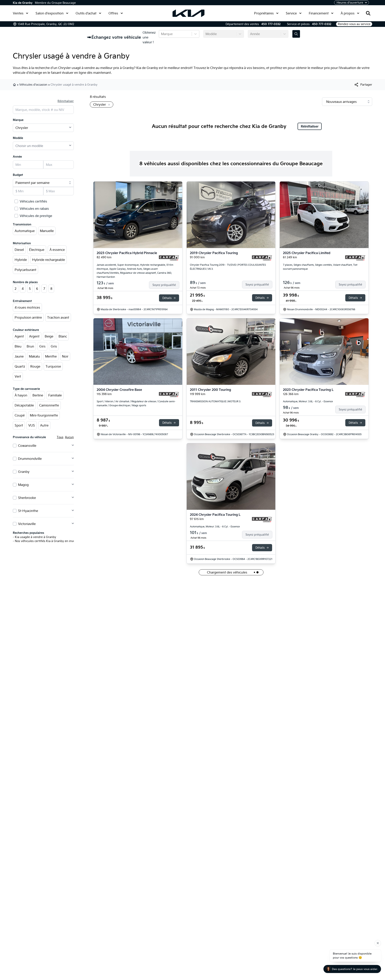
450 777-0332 (271, 24)
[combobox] (161, 33)
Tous (60, 437)
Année (17, 156)
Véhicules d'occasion (33, 85)
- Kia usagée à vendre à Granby (34, 537)
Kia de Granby (22, 3)
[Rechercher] (368, 13)
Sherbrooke (27, 498)
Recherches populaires (28, 533)
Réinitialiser (66, 101)
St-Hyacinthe (28, 511)
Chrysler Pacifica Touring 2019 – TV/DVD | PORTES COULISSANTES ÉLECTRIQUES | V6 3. (228, 267)
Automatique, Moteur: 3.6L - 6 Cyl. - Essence (308, 401)
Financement (319, 13)
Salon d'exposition (49, 13)
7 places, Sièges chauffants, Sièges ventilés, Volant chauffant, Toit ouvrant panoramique (320, 267)
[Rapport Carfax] (169, 257)
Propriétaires (264, 13)
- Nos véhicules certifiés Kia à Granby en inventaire (48, 541)
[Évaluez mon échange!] (296, 34)
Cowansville (27, 445)
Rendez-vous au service (354, 24)
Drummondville (30, 458)
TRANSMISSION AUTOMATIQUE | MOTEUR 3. (215, 401)
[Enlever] (108, 105)
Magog (23, 484)
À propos (348, 13)
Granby (23, 471)
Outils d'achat (86, 13)
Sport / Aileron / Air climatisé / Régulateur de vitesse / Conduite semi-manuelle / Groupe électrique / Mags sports (136, 403)
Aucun (69, 437)
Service (291, 13)
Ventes (18, 13)
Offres (113, 13)
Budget (18, 175)
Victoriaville (27, 524)
